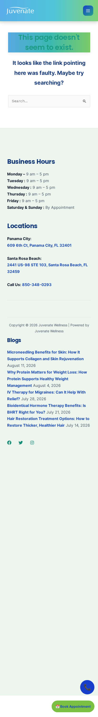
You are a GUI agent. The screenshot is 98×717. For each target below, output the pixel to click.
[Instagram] (32, 442)
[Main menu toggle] (88, 10)
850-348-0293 (37, 284)
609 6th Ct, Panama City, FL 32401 (39, 245)
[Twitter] (21, 442)
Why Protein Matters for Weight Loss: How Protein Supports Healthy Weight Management (47, 379)
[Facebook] (9, 442)
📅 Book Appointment (73, 706)
